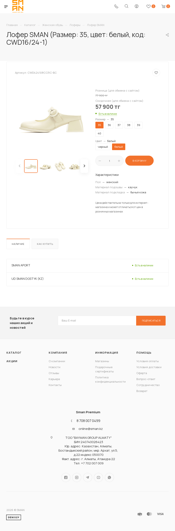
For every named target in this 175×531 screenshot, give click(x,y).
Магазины (102, 361)
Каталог (13, 352)
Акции (12, 361)
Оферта (141, 373)
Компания (58, 352)
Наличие (18, 243)
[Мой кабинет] (137, 6)
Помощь (144, 352)
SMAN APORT (21, 265)
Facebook (65, 477)
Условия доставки (149, 367)
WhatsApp (109, 477)
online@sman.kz (91, 429)
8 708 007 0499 (88, 420)
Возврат (141, 391)
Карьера (54, 379)
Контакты (55, 385)
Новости (54, 367)
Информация (106, 352)
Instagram (76, 477)
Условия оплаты (147, 361)
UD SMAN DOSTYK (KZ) (28, 279)
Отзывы (54, 373)
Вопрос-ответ (145, 379)
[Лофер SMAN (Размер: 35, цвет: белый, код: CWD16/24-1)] (52, 118)
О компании (57, 361)
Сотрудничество (148, 385)
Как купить (45, 243)
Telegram (87, 477)
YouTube (98, 477)
